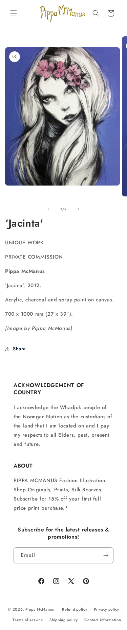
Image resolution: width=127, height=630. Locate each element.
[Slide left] (48, 209)
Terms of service (28, 620)
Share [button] (19, 348)
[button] (13, 13)
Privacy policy (106, 609)
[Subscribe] (105, 555)
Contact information (102, 620)
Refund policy (74, 609)
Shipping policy (63, 620)
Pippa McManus (39, 609)
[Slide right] (78, 209)
